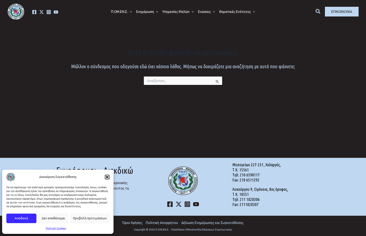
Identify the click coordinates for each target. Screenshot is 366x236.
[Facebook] (34, 12)
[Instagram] (48, 12)
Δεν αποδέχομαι (53, 218)
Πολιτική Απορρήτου (162, 223)
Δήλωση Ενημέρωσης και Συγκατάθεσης (212, 223)
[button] (107, 177)
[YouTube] (196, 204)
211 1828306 (250, 199)
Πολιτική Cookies (56, 228)
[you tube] (56, 12)
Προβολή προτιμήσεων (90, 218)
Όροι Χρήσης (132, 223)
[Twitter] (41, 12)
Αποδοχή (21, 218)
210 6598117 (250, 174)
